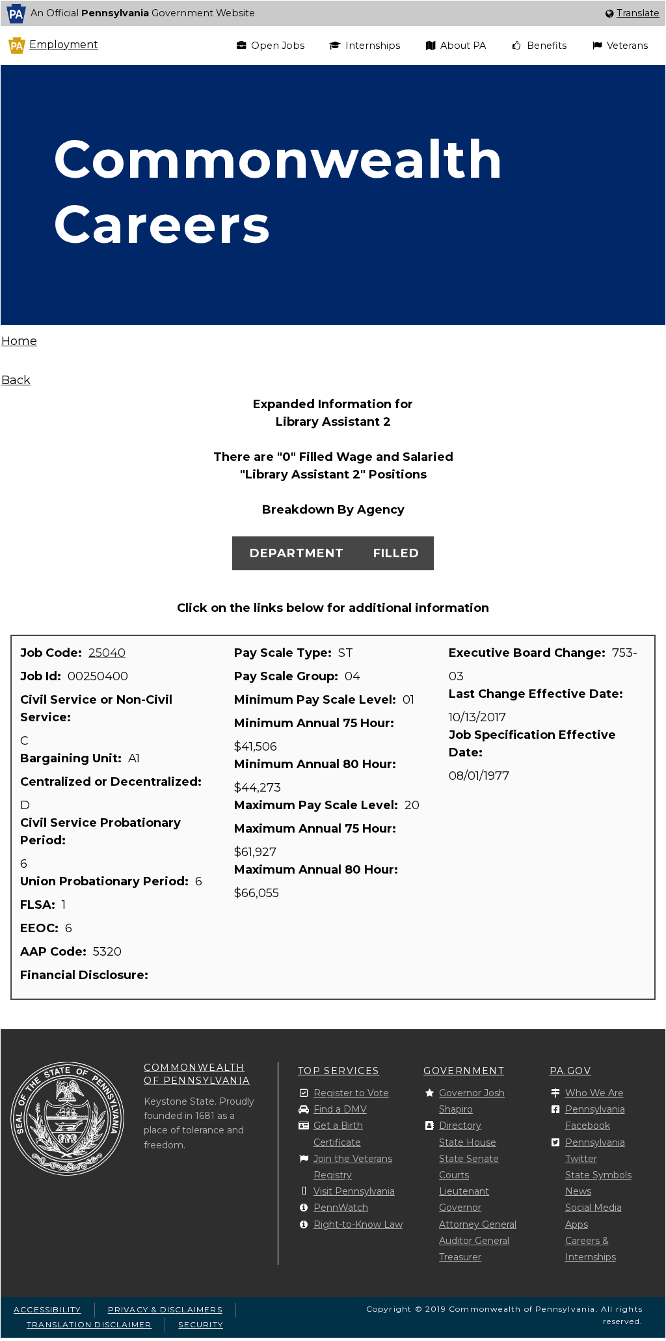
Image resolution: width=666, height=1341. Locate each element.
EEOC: (41, 928)
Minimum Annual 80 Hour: (316, 764)
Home (19, 341)
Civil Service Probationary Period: (100, 832)
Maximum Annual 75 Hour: (316, 829)
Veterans (627, 45)
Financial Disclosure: (86, 975)
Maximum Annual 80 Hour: (317, 870)
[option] (333, 13)
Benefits (546, 45)
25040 (107, 653)
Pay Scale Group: (287, 676)
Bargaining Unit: (72, 758)
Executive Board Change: (529, 653)
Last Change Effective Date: (537, 694)
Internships (372, 45)
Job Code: (52, 653)
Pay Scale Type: (284, 653)
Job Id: (42, 676)
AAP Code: (55, 952)
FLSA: (39, 905)
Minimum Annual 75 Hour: (315, 723)
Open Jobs (277, 45)
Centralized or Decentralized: (112, 782)
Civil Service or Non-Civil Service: (96, 709)
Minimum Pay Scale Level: (316, 700)
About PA (463, 45)
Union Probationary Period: (106, 881)
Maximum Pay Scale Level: (317, 805)
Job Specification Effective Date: (532, 744)
